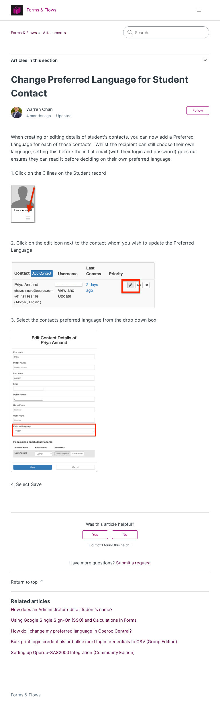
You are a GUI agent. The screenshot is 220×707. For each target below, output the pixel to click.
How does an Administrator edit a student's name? (62, 609)
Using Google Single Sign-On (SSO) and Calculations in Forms (74, 620)
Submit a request (133, 563)
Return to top (25, 582)
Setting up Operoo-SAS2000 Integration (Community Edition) (73, 652)
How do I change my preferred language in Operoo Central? (71, 631)
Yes (95, 534)
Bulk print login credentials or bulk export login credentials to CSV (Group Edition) (94, 641)
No (125, 534)
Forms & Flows (24, 32)
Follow (197, 110)
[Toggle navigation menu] (199, 10)
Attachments (54, 32)
